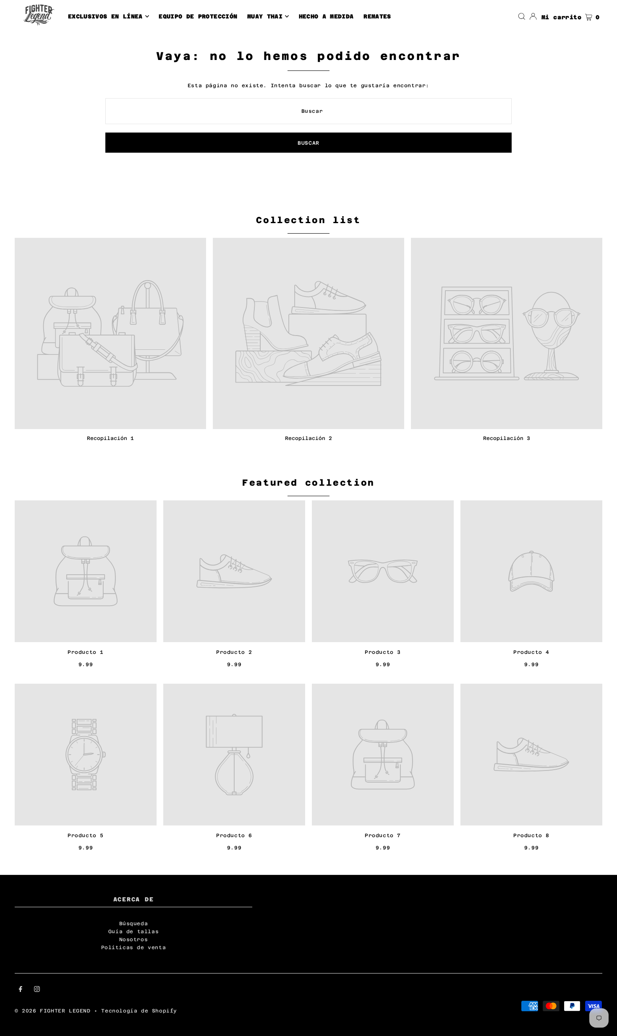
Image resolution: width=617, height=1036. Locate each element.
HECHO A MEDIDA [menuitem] (326, 16)
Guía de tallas (133, 931)
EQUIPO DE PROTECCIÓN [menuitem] (198, 16)
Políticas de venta (133, 947)
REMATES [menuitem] (377, 16)
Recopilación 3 (506, 438)
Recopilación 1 (110, 438)
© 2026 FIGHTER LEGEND (54, 1011)
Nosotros (133, 939)
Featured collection (308, 482)
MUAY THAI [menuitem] (264, 16)
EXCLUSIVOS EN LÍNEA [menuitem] (105, 16)
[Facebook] (20, 990)
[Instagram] (37, 990)
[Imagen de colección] (110, 333)
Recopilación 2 (308, 438)
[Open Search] (522, 16)
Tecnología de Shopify (139, 1011)
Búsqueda (133, 924)
